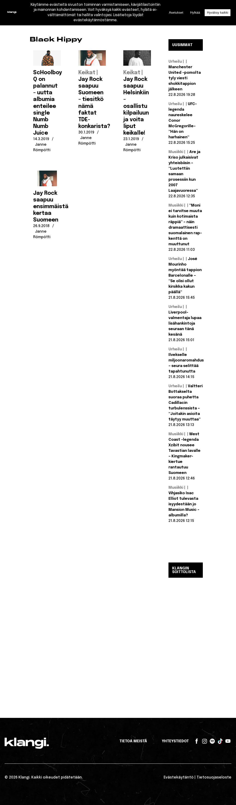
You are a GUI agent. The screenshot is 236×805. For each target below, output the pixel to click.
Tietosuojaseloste (214, 777)
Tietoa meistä (133, 741)
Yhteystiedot (175, 741)
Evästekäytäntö (179, 777)
